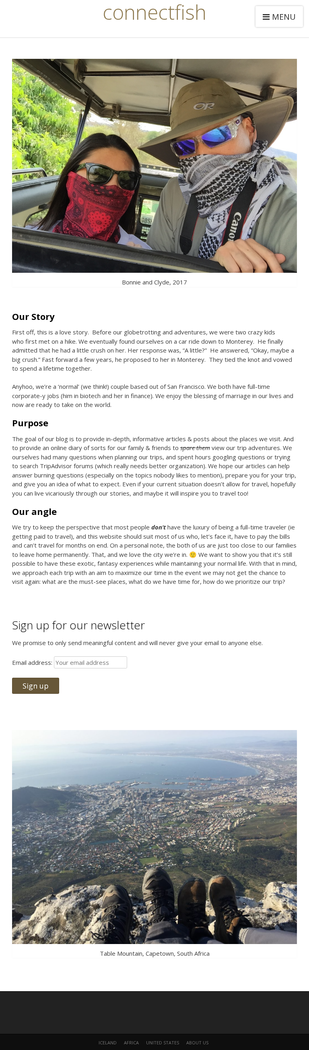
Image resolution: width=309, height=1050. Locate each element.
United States (162, 1043)
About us (197, 1043)
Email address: (33, 662)
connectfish (154, 12)
